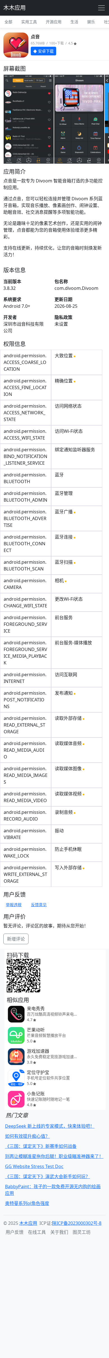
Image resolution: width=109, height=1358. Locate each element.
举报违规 (14, 904)
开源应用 (53, 21)
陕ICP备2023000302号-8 (76, 1223)
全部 (8, 21)
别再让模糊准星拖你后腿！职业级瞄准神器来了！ (54, 1156)
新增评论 (16, 939)
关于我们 (59, 1232)
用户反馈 (14, 1232)
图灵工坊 (82, 1232)
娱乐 (91, 21)
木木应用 (14, 7)
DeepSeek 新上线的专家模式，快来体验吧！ (49, 1126)
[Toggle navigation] (101, 8)
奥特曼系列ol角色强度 (27, 1203)
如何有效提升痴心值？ (27, 1136)
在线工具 (37, 1232)
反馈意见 (39, 904)
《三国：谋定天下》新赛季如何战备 (41, 1146)
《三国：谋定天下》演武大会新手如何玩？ (47, 1176)
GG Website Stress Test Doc (34, 1166)
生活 (74, 21)
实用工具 (29, 21)
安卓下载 (45, 51)
